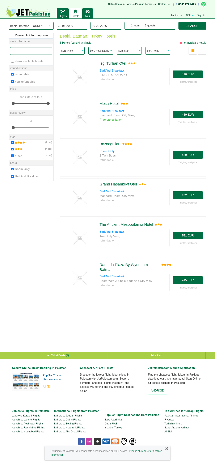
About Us (151, 4)
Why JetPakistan (135, 4)
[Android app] (97, 441)
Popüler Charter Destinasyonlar (52, 377)
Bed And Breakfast (27, 176)
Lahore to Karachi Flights (26, 415)
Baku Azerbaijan (114, 419)
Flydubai (169, 419)
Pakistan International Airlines (181, 415)
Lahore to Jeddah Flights (68, 415)
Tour (87, 16)
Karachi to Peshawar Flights (27, 423)
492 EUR (188, 195)
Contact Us (164, 4)
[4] (17, 142)
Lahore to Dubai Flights (67, 419)
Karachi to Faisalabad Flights (28, 427)
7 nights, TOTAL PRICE (187, 82)
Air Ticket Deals (58, 355)
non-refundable (25, 81)
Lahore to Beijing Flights (68, 423)
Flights (63, 16)
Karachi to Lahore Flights (26, 419)
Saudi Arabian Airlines (177, 427)
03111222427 (187, 4)
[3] (16, 149)
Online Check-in (116, 4)
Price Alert (156, 355)
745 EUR (188, 280)
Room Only (22, 169)
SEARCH (192, 25)
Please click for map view (31, 35)
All (46, 386)
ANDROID (157, 390)
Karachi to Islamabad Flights (28, 431)
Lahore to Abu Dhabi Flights (70, 431)
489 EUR (188, 155)
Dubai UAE (111, 423)
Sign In (201, 15)
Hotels (75, 16)
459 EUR (188, 114)
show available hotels (29, 61)
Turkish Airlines (173, 423)
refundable (22, 74)
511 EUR (188, 235)
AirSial (168, 431)
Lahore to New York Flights (69, 427)
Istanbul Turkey (113, 427)
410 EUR (188, 74)
